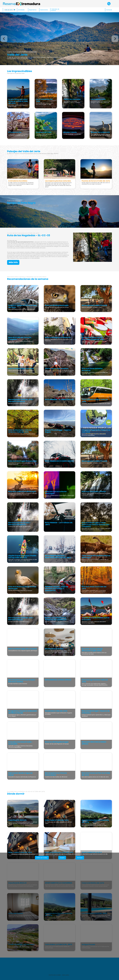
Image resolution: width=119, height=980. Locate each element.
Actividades (21, 10)
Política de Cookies (42, 858)
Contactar (109, 10)
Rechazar (79, 858)
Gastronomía (44, 10)
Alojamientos (32, 10)
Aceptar (62, 858)
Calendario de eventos (55, 9)
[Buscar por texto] (108, 3)
